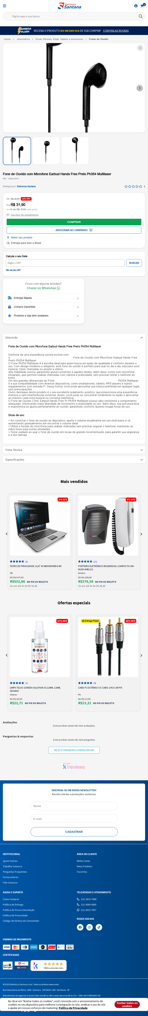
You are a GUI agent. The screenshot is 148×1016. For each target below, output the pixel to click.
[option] (40, 541)
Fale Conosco (10, 882)
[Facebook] (80, 927)
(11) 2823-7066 (88, 899)
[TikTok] (99, 927)
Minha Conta (83, 861)
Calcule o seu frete (16, 256)
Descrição (11, 337)
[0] (142, 5)
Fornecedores (10, 877)
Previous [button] (6, 534)
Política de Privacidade (73, 1008)
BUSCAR (134, 263)
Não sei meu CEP (13, 270)
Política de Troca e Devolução (18, 910)
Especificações (14, 459)
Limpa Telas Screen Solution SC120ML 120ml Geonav (35, 689)
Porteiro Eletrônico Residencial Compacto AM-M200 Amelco (106, 567)
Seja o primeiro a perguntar (74, 750)
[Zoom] (17, 151)
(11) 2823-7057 (88, 910)
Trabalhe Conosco (12, 866)
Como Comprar (11, 899)
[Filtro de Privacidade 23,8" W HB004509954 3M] (40, 526)
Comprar (74, 222)
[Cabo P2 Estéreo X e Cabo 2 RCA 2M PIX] (108, 647)
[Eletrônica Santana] (69, 6)
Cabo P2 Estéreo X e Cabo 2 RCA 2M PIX (100, 687)
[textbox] (74, 16)
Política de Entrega (13, 904)
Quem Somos (10, 861)
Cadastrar (74, 831)
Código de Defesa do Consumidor (21, 920)
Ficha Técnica (13, 449)
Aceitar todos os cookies (127, 1004)
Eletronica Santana (26, 186)
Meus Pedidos (84, 866)
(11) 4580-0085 (88, 904)
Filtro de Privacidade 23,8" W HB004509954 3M (35, 566)
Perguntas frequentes (15, 871)
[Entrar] (136, 6)
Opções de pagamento (25, 215)
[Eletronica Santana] (7, 40)
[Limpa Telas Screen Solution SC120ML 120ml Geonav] (40, 647)
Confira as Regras (116, 30)
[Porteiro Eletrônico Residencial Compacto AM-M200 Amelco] (108, 526)
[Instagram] (89, 927)
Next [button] (141, 534)
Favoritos (82, 871)
